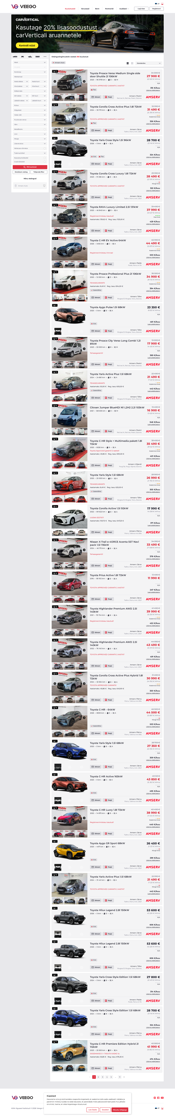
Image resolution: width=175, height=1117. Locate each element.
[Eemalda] (15, 186)
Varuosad (85, 9)
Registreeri (156, 9)
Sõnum (97, 97)
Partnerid (109, 9)
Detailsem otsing (21, 172)
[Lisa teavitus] (44, 186)
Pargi (110, 97)
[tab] (15, 56)
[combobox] (157, 3)
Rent (97, 9)
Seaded (105, 1110)
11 (119, 1077)
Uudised (123, 9)
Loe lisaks (93, 1110)
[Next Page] (124, 1077)
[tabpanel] (30, 112)
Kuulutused (70, 9)
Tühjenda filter (38, 172)
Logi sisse (141, 9)
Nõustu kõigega (120, 1110)
